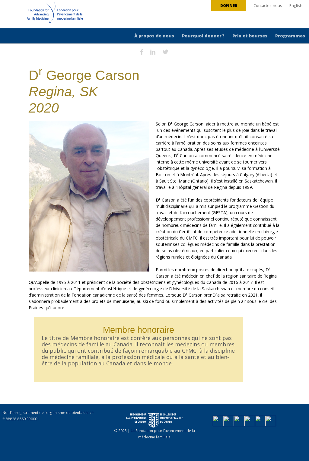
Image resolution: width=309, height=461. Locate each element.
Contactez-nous (267, 5)
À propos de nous (154, 36)
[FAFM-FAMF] (43, 14)
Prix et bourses (249, 36)
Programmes (290, 36)
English (295, 5)
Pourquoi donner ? (203, 36)
